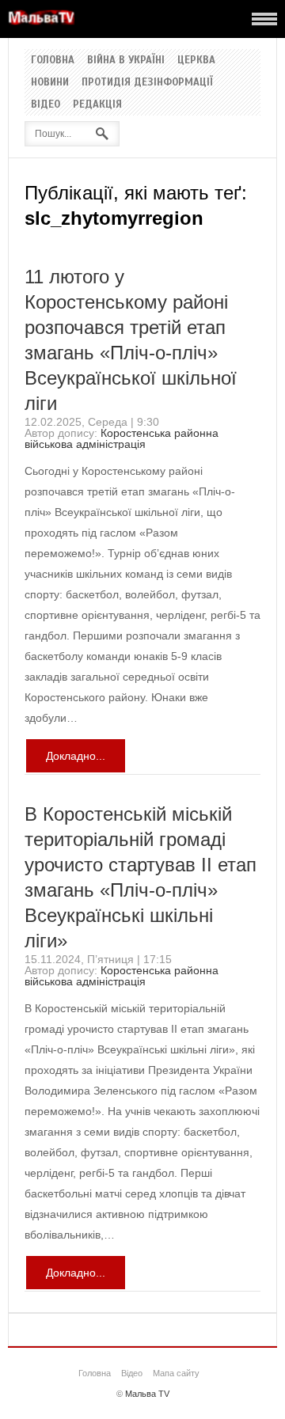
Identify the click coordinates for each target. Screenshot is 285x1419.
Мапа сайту (176, 1373)
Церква (196, 60)
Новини (50, 82)
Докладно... (75, 755)
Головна (52, 60)
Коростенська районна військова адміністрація (121, 438)
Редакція (97, 104)
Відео (45, 104)
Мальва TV (147, 1393)
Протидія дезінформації (147, 82)
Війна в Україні (126, 60)
